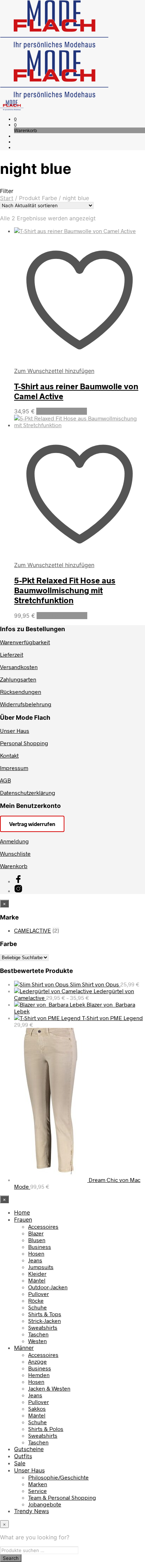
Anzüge (37, 1361)
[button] (15, 119)
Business (39, 1246)
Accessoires (43, 1226)
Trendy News (31, 1511)
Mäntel (36, 1280)
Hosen (36, 1253)
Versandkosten (19, 666)
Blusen (36, 1239)
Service (37, 1490)
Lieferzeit (11, 654)
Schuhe (37, 1307)
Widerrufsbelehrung (25, 704)
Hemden (39, 1374)
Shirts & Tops (44, 1314)
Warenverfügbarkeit (25, 642)
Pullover (38, 1293)
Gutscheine (29, 1449)
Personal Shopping (24, 743)
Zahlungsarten (18, 679)
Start (6, 198)
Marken (37, 1484)
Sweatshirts (42, 1327)
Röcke (36, 1300)
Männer (24, 1347)
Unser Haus (14, 730)
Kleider (37, 1273)
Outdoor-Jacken (48, 1287)
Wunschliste (15, 853)
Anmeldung (14, 841)
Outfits (23, 1456)
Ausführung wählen (61, 411)
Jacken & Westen (49, 1388)
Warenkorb (13, 865)
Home (22, 1212)
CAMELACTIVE (32, 930)
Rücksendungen (20, 691)
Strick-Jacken (44, 1320)
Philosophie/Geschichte (58, 1477)
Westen (37, 1340)
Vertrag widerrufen (32, 824)
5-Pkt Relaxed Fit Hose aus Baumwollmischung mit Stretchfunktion (64, 590)
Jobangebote (44, 1504)
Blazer (36, 1233)
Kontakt (9, 755)
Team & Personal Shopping (62, 1497)
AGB (5, 780)
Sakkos (37, 1408)
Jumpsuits (40, 1266)
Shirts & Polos (45, 1428)
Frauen (23, 1219)
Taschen (38, 1334)
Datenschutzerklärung (27, 792)
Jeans (35, 1260)
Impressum (14, 767)
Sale (19, 1463)
